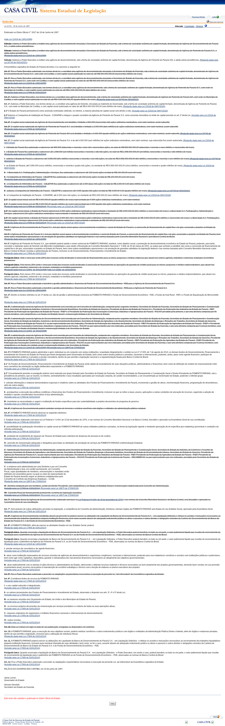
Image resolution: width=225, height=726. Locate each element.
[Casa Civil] (204, 725)
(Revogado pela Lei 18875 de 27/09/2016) (65, 348)
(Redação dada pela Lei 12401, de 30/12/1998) (25, 270)
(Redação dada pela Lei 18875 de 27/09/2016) (25, 481)
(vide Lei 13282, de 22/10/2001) (61, 270)
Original (199, 26)
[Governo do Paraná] (212, 723)
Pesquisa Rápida (198, 17)
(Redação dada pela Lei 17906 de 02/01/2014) (25, 92)
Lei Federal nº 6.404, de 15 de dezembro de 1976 (100, 500)
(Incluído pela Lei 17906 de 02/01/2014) (22, 369)
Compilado (189, 26)
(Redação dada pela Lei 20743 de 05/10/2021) (117, 99)
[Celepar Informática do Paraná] (186, 723)
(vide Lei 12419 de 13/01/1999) (18, 39)
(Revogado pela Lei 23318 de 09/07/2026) (65, 206)
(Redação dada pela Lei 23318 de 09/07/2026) (144, 106)
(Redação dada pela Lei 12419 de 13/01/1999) (25, 55)
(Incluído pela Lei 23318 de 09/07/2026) (149, 111)
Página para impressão (216, 22)
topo (215, 716)
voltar (214, 17)
